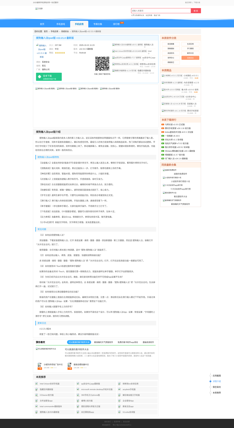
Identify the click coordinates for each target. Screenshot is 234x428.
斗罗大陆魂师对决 (137, 15)
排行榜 (116, 24)
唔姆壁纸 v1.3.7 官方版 (175, 155)
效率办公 (171, 58)
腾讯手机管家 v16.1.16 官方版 (178, 128)
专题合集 (97, 24)
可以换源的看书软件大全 (77, 349)
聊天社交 (190, 53)
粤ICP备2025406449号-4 (122, 425)
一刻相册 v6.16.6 (172, 136)
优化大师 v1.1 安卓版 (174, 140)
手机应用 (79, 24)
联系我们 (107, 422)
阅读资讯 (171, 53)
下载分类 (197, 3)
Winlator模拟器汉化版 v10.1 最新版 (180, 151)
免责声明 (117, 422)
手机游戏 (60, 24)
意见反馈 (126, 422)
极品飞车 (157, 15)
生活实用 (190, 44)
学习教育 (190, 49)
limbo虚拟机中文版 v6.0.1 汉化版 (179, 132)
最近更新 (188, 3)
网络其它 (171, 62)
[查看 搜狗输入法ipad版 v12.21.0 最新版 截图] (41, 51)
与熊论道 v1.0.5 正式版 (175, 124)
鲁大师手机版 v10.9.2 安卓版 (177, 147)
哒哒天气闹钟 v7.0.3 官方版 (176, 143)
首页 (42, 24)
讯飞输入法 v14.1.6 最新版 (176, 158)
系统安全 (65, 31)
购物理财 (171, 49)
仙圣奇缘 (149, 15)
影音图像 (171, 44)
